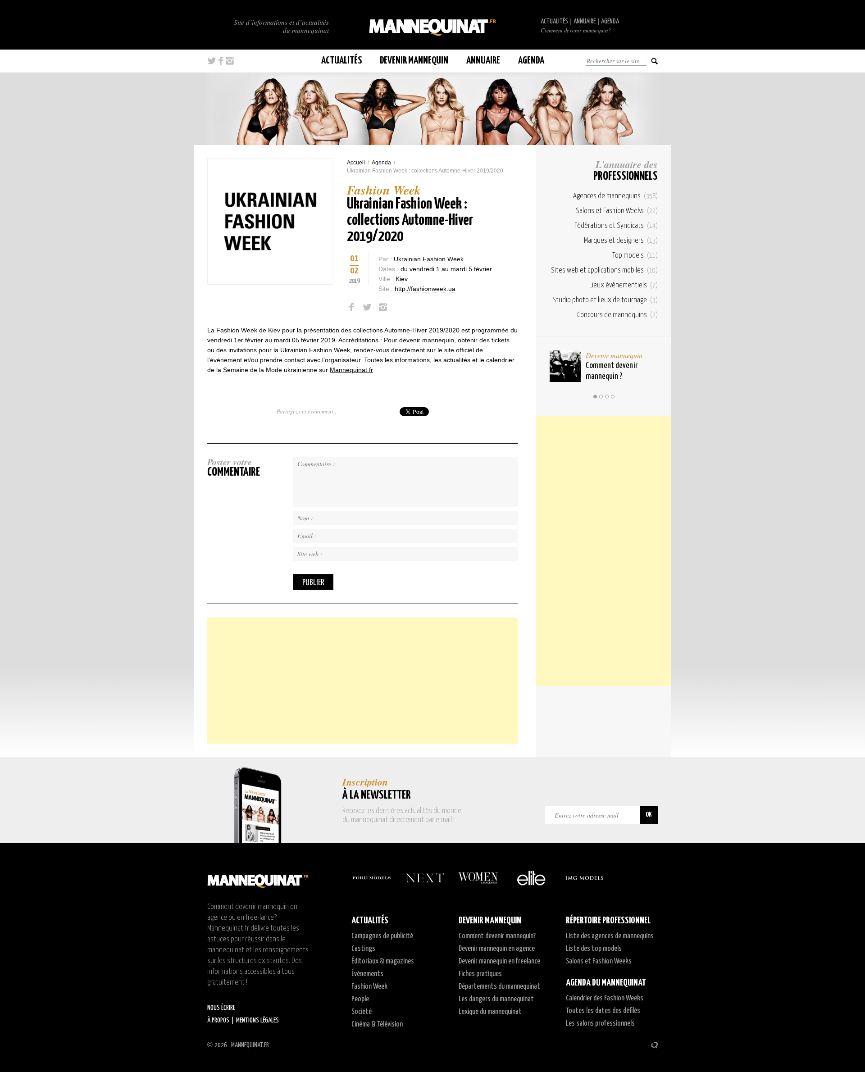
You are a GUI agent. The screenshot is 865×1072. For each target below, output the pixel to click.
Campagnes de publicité (382, 936)
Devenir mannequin (614, 355)
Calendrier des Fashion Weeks (604, 998)
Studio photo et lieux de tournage (605, 300)
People (360, 999)
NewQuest (654, 1044)
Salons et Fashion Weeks (617, 211)
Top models (635, 255)
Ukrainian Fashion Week (429, 259)
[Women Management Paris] (478, 877)
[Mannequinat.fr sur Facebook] (220, 60)
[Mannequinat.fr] (432, 25)
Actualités (554, 21)
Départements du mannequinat (499, 986)
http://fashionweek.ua (425, 288)
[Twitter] (367, 307)
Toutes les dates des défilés (603, 1011)
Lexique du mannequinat (490, 1012)
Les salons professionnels (600, 1023)
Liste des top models (594, 949)
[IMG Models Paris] (584, 877)
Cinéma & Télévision (377, 1024)
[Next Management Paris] (425, 877)
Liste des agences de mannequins (610, 936)
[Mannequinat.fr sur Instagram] (229, 60)
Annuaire (585, 21)
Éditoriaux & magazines (382, 961)
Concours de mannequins (617, 315)
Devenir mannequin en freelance (499, 961)
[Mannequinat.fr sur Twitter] (211, 60)
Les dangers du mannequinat (496, 999)
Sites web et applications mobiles (604, 270)
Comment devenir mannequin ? (611, 371)
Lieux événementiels (623, 285)
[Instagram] (382, 307)
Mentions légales (257, 1020)
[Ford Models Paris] (371, 877)
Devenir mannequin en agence (497, 949)
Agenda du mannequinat (606, 982)
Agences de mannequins (615, 196)
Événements (367, 974)
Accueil (356, 162)
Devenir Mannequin (414, 60)
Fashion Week (369, 986)
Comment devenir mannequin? (575, 30)
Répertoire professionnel (608, 920)
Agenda (610, 21)
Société (361, 1012)
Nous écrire (221, 1007)
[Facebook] (351, 307)
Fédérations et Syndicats (616, 226)
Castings (363, 949)
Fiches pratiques (480, 974)
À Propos (218, 1020)
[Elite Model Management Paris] (531, 877)
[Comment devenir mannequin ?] (565, 366)
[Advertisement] (362, 681)
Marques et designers (621, 241)
